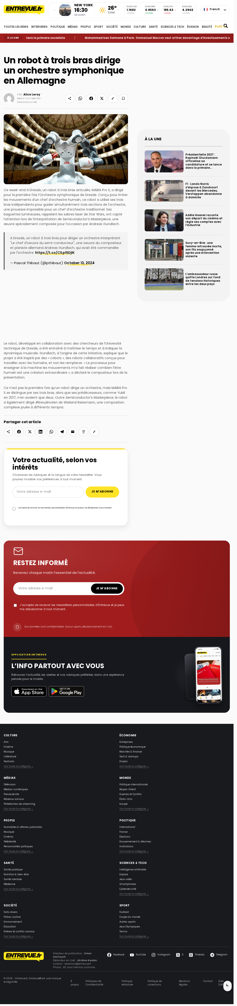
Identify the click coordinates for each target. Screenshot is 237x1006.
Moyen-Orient (127, 790)
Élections (124, 837)
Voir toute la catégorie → (18, 766)
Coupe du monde (129, 917)
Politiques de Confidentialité (94, 983)
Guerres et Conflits (130, 794)
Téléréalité (10, 842)
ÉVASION (193, 27)
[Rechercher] (225, 27)
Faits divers (11, 912)
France (123, 832)
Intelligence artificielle (132, 870)
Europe (123, 804)
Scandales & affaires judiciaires (23, 827)
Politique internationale (133, 785)
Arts (6, 742)
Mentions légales (184, 983)
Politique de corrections (155, 983)
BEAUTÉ (207, 27)
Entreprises (126, 742)
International (127, 827)
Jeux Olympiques (129, 927)
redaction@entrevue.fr (77, 964)
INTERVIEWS (39, 27)
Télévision (10, 785)
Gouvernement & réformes (135, 842)
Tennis (123, 932)
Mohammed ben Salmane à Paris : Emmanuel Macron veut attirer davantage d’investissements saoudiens (149, 38)
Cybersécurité (127, 889)
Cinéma (8, 747)
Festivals (9, 762)
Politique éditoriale (127, 983)
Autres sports (127, 922)
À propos (75, 983)
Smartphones (127, 884)
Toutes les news (16, 27)
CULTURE (140, 27)
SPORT (98, 27)
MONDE (126, 27)
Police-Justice (12, 917)
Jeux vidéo (125, 879)
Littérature (10, 757)
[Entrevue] (24, 10)
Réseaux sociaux (14, 799)
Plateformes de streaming (19, 804)
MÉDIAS (73, 27)
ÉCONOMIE (128, 736)
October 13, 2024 (79, 263)
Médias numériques (16, 790)
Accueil (7, 46)
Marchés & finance (130, 752)
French (215, 9)
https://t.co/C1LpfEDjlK (55, 253)
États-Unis (125, 799)
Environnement (13, 922)
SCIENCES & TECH (172, 27)
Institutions (126, 847)
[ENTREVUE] (24, 960)
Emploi (123, 762)
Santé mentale (13, 879)
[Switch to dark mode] (227, 986)
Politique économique (132, 747)
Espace (123, 875)
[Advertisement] (183, 89)
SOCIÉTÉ (112, 27)
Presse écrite (11, 794)
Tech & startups (128, 757)
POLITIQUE (57, 27)
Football (124, 912)
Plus (220, 27)
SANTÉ (153, 27)
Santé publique (13, 870)
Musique (9, 752)
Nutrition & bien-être (16, 875)
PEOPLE (86, 27)
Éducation (10, 927)
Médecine (9, 884)
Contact (208, 981)
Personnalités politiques (18, 847)
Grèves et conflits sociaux (19, 932)
